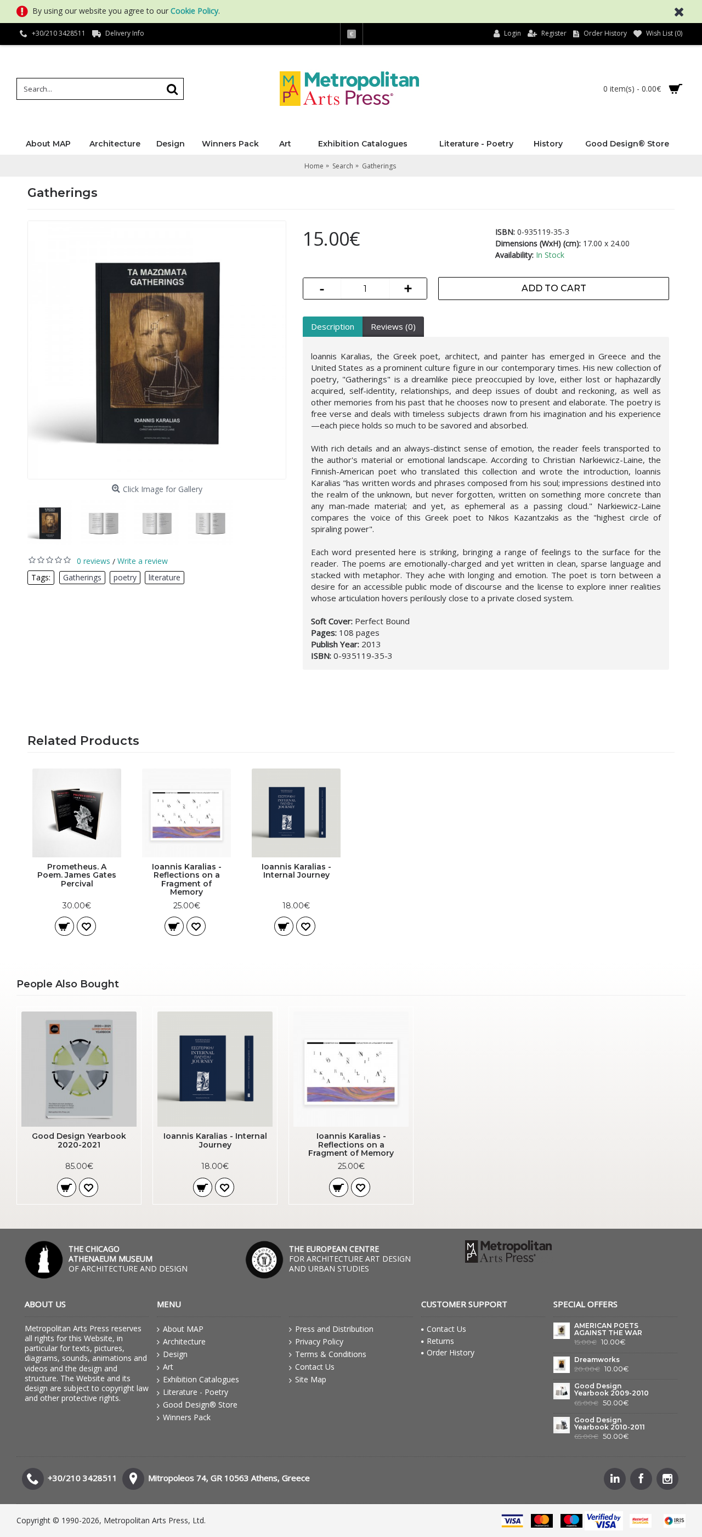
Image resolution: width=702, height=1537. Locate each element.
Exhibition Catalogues (201, 1379)
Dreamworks (597, 1360)
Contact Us (315, 1366)
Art (168, 1366)
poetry (125, 577)
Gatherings (82, 577)
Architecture (184, 1341)
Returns (440, 1341)
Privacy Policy (319, 1341)
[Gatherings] (156, 350)
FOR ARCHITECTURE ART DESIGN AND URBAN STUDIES (350, 1259)
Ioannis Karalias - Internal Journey (296, 871)
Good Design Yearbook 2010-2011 (609, 1423)
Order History (450, 1352)
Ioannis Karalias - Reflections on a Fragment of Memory (187, 879)
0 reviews (93, 561)
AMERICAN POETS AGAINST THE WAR (608, 1329)
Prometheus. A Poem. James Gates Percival (76, 875)
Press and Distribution (334, 1329)
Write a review (142, 561)
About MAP (183, 1329)
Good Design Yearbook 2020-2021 (79, 1140)
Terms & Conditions (330, 1354)
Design (175, 1354)
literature (164, 577)
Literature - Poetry (195, 1392)
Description (332, 326)
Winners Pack (187, 1417)
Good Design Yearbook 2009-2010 (611, 1389)
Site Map (310, 1379)
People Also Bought (67, 984)
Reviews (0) (393, 326)
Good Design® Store (200, 1404)
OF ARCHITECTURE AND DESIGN (128, 1259)
